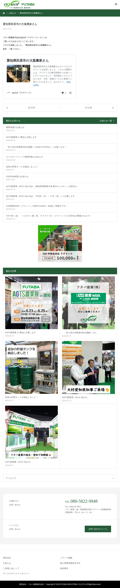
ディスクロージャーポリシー (16, 573)
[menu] (116, 4)
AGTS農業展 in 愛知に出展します (20, 332)
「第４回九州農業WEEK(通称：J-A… (79, 332)
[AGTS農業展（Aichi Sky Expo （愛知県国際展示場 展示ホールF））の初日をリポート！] (88, 367)
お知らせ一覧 (106, 120)
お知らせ (7, 563)
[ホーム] (4, 13)
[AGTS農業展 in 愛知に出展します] (31, 302)
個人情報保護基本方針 (70, 563)
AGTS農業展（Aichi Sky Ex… (75, 397)
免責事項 (64, 568)
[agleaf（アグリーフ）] (19, 4)
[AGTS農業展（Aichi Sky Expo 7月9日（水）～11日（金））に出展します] (31, 432)
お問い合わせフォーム (97, 529)
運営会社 (7, 557)
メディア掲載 (66, 557)
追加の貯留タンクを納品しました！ (21, 397)
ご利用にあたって (11, 568)
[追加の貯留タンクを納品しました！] (31, 367)
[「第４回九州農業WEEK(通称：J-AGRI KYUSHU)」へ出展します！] (88, 302)
